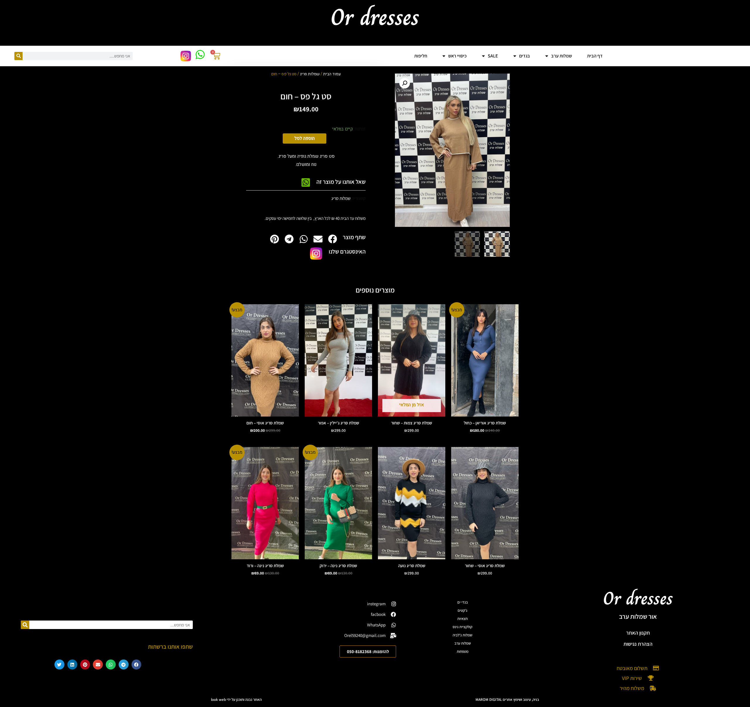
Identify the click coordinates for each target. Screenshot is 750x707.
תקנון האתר (638, 632)
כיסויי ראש (457, 56)
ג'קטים (462, 610)
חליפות (420, 56)
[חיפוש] (18, 56)
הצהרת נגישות (637, 643)
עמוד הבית (332, 74)
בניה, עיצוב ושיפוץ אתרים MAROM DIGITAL (507, 699)
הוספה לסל (304, 138)
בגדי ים (462, 602)
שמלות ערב (462, 643)
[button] (404, 83)
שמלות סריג (310, 74)
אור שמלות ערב (638, 616)
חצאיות (462, 618)
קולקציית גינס (462, 626)
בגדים (524, 56)
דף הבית (595, 56)
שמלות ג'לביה (462, 635)
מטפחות (462, 651)
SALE (493, 56)
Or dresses (638, 598)
